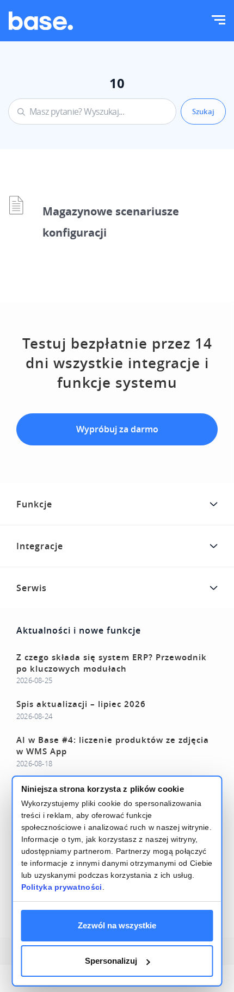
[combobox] (92, 111)
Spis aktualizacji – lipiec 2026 (81, 704)
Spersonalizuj (111, 960)
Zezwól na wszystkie (117, 925)
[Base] (41, 20)
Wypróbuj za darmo (117, 429)
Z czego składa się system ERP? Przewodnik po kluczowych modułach (111, 663)
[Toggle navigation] (218, 21)
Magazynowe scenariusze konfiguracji (110, 222)
